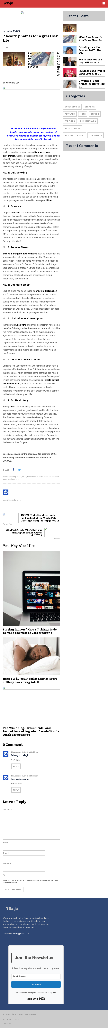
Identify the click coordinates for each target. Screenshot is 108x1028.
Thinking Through (74, 135)
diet (13, 406)
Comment (7, 809)
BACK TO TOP (12, 1019)
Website (7, 863)
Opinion (95, 114)
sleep (5, 479)
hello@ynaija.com (21, 933)
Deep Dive (89, 107)
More (83, 114)
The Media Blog (88, 121)
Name (5, 843)
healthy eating (16, 477)
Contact (7, 1024)
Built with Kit (36, 998)
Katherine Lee (13, 82)
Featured (70, 114)
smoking (11, 479)
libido (49, 200)
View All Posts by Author (12, 500)
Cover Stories (72, 107)
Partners (70, 121)
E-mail (6, 853)
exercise (15, 212)
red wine (21, 325)
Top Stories (95, 135)
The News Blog (72, 128)
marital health (32, 477)
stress (18, 479)
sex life (42, 477)
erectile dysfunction (46, 291)
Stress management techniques (20, 253)
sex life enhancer (52, 477)
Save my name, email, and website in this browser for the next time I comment (30, 881)
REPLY (16, 766)
